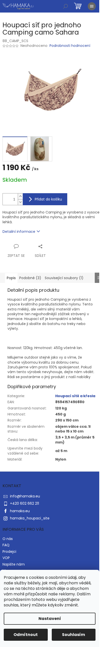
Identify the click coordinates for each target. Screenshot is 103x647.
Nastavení (49, 618)
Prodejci (9, 551)
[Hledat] (65, 6)
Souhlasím (73, 634)
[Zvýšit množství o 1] (20, 196)
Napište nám (13, 564)
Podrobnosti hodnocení (70, 45)
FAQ (6, 545)
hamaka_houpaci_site (30, 518)
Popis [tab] (11, 277)
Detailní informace (18, 231)
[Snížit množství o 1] (20, 202)
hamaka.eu (20, 510)
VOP (6, 557)
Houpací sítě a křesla (75, 395)
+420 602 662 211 (24, 503)
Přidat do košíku (48, 199)
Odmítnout (26, 634)
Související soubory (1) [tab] (64, 277)
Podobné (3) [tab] (30, 277)
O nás (7, 538)
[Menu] (92, 6)
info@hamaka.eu (25, 496)
